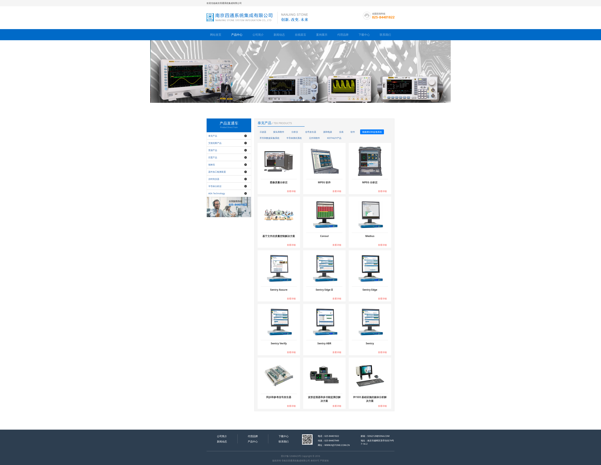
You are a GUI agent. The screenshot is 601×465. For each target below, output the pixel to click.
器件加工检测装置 (217, 171)
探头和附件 (278, 131)
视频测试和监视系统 (372, 131)
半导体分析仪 (214, 186)
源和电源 (327, 131)
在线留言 (300, 34)
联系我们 (385, 34)
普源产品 (212, 150)
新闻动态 (279, 34)
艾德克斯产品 (214, 142)
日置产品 (212, 157)
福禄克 (211, 164)
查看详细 (291, 191)
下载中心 (364, 34)
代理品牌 (343, 34)
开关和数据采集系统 (269, 137)
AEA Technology (216, 193)
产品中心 (236, 34)
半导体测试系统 (294, 137)
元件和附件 (314, 137)
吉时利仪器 (213, 178)
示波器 (263, 131)
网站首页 (215, 34)
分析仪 (294, 131)
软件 (353, 131)
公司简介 (258, 34)
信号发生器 (310, 131)
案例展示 (321, 34)
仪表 (341, 131)
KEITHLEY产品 (334, 137)
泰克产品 (212, 135)
